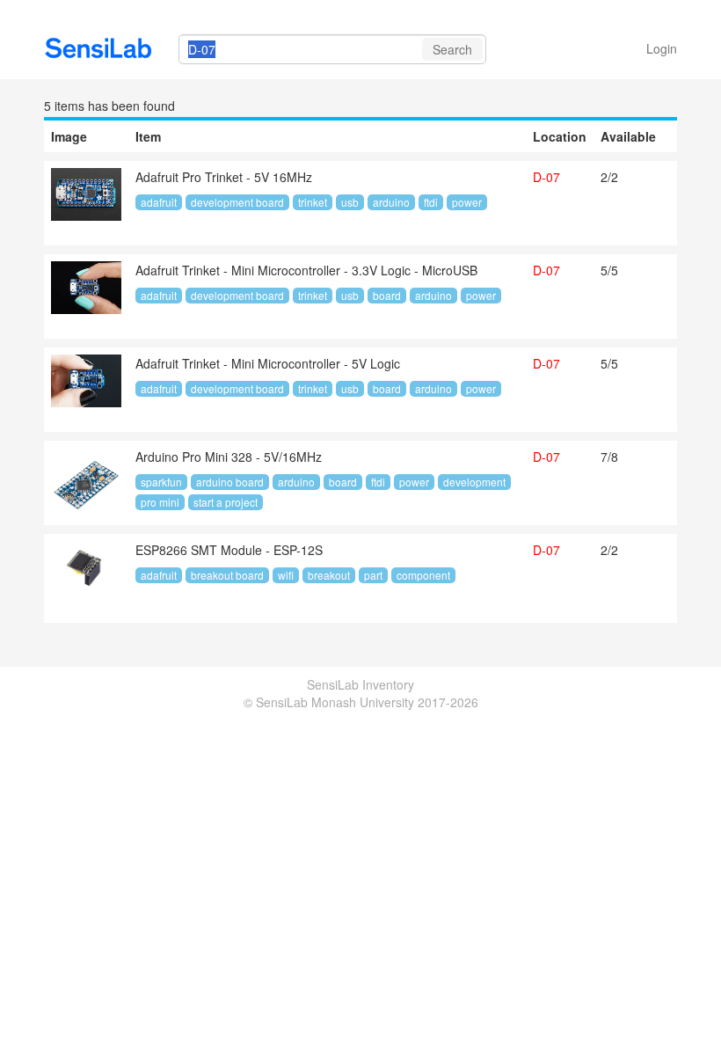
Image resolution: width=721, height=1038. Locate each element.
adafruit (159, 201)
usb (350, 201)
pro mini (160, 501)
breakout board (227, 574)
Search (452, 49)
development (474, 481)
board (387, 295)
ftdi (431, 201)
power (467, 201)
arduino (391, 201)
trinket (312, 201)
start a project (225, 501)
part (373, 574)
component (423, 574)
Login (661, 48)
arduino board (230, 481)
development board (237, 201)
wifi (286, 574)
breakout (329, 574)
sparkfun (161, 481)
